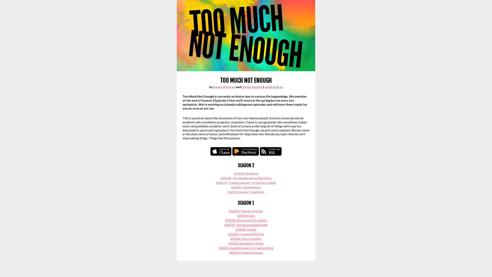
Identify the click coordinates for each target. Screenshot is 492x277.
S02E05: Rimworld (246, 173)
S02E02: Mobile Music (246, 187)
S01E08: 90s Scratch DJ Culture (246, 220)
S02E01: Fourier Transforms (246, 192)
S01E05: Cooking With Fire (246, 234)
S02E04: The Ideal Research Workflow (246, 178)
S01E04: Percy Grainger (246, 238)
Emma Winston (224, 87)
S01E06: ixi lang (246, 229)
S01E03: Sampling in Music (246, 243)
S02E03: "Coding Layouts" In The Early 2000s (246, 182)
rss (280, 87)
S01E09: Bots (246, 215)
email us (270, 87)
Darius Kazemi (252, 87)
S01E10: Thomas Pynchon (246, 211)
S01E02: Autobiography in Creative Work (246, 248)
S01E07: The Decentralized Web (246, 225)
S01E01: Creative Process (246, 252)
